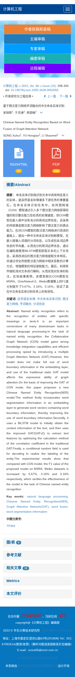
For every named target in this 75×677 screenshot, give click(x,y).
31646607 (31, 615)
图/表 (12, 542)
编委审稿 (37, 59)
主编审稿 (37, 39)
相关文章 (16, 568)
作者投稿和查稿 (37, 29)
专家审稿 (37, 49)
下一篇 (64, 96)
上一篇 (51, 96)
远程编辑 (37, 68)
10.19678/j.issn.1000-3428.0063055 (35, 90)
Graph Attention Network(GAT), (28, 506)
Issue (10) (49, 85)
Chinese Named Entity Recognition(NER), (37, 501)
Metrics (13, 581)
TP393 (10, 526)
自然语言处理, (27, 298)
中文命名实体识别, (50, 298)
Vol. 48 (34, 85)
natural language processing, (48, 496)
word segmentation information (26, 511)
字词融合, (26, 303)
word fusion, (60, 506)
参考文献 (13, 555)
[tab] (37, 185)
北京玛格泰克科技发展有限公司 (37, 665)
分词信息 (39, 303)
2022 (24, 85)
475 (62, 615)
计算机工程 (12, 9)
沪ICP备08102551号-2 (57, 630)
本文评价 (13, 594)
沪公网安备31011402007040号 (37, 658)
